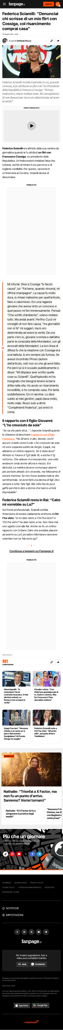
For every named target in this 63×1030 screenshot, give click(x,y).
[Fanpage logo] (17, 4)
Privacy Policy (36, 883)
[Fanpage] (31, 941)
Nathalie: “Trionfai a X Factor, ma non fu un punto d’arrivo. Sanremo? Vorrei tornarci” (30, 795)
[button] (58, 40)
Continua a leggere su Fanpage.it (31, 551)
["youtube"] (19, 854)
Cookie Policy (8, 887)
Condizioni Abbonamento (29, 887)
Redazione (49, 887)
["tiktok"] (5, 854)
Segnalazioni (21, 883)
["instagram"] (12, 854)
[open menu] (3, 4)
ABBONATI (48, 4)
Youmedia (6, 883)
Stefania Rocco (24, 40)
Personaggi (7, 655)
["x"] (25, 854)
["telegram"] (39, 854)
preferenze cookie (10, 892)
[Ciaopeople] (31, 1022)
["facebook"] (32, 854)
